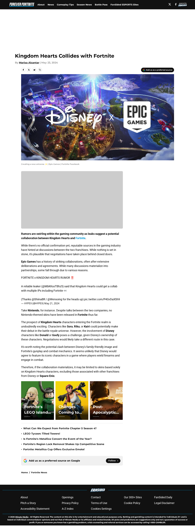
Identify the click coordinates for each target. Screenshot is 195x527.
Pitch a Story (28, 503)
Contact (96, 497)
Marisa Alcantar (29, 62)
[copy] (40, 70)
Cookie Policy (132, 503)
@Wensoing (54, 299)
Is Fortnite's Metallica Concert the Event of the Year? (57, 438)
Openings (67, 497)
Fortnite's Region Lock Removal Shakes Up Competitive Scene (63, 444)
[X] (169, 4)
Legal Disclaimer (164, 503)
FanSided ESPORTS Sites (124, 4)
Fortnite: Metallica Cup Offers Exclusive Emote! (54, 449)
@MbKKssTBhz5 (52, 286)
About (41, 4)
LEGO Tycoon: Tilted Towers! (41, 433)
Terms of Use (99, 503)
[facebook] (176, 4)
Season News (84, 4)
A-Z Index (68, 508)
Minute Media (21, 517)
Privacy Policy (70, 503)
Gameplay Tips (65, 4)
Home (24, 472)
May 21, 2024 (51, 303)
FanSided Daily (163, 497)
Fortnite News (39, 472)
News (51, 4)
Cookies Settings (101, 508)
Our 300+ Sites (133, 497)
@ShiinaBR (38, 299)
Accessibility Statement (35, 508)
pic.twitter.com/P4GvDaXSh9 (102, 299)
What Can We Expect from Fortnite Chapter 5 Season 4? (59, 428)
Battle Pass (101, 4)
